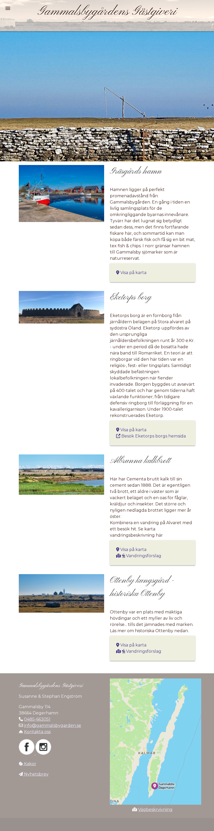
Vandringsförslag (143, 555)
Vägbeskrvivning (155, 809)
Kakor (29, 763)
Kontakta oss (37, 731)
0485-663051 (37, 719)
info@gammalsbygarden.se (52, 725)
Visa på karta (132, 272)
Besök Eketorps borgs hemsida (153, 436)
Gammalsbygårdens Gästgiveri (107, 12)
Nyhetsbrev (36, 774)
